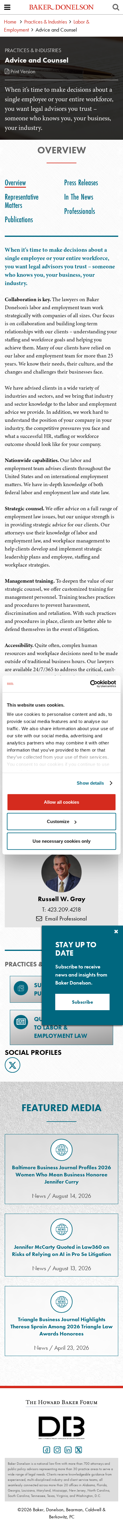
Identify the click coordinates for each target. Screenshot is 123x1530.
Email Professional (64, 918)
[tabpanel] (61, 593)
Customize (58, 821)
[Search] (116, 7)
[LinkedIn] (67, 1449)
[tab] (17, 182)
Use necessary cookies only (61, 840)
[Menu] (7, 7)
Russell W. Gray (61, 899)
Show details (90, 783)
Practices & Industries (45, 21)
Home (10, 21)
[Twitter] (12, 1065)
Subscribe (82, 1002)
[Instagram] (56, 1449)
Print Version (22, 71)
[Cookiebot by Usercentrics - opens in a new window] (90, 684)
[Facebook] (45, 1449)
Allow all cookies (61, 801)
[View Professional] (61, 872)
